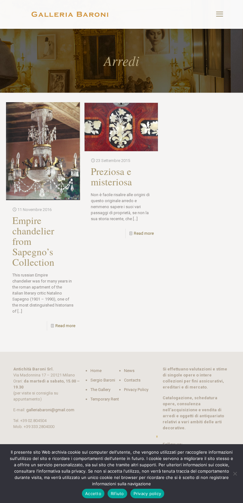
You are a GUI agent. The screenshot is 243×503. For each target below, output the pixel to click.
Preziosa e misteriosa (111, 176)
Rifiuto (117, 493)
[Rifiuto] (235, 473)
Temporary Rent (104, 399)
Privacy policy (147, 493)
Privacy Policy (136, 389)
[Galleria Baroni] (70, 14)
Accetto (93, 493)
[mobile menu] (219, 14)
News (129, 370)
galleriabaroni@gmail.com (50, 409)
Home (96, 370)
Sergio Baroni (102, 380)
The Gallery (100, 389)
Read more (65, 325)
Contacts (132, 380)
